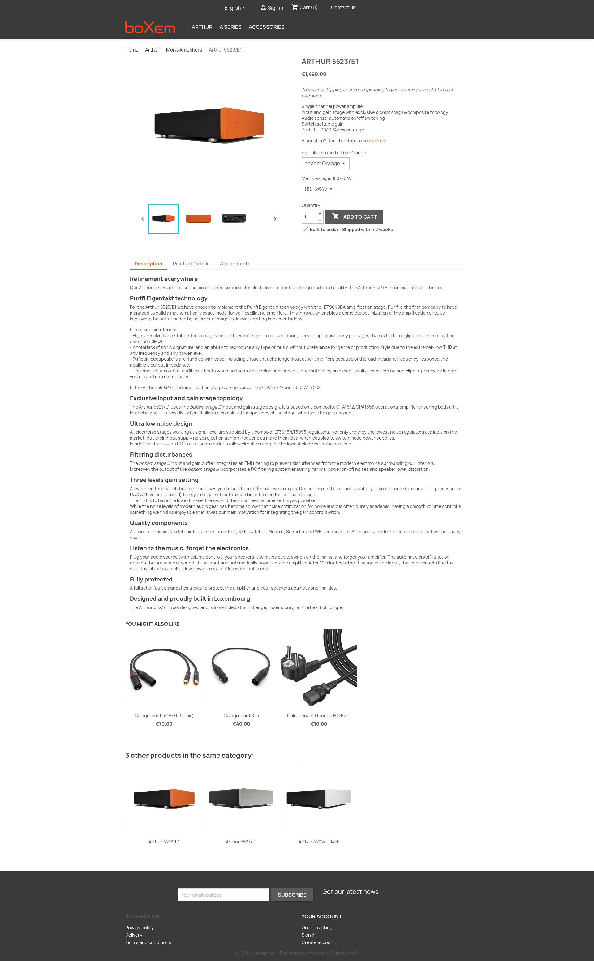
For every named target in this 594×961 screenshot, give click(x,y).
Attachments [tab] (235, 263)
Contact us (343, 7)
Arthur (202, 27)
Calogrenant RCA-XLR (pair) (164, 716)
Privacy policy (139, 927)
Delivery (133, 935)
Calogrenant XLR (241, 716)
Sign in (309, 935)
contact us (374, 141)
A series (231, 27)
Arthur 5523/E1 (241, 842)
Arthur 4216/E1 (164, 842)
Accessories (267, 27)
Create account (318, 942)
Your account (322, 916)
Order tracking (317, 927)
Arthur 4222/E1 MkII (319, 842)
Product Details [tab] (191, 263)
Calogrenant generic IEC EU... (319, 716)
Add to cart (354, 216)
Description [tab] (148, 263)
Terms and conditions (148, 942)
